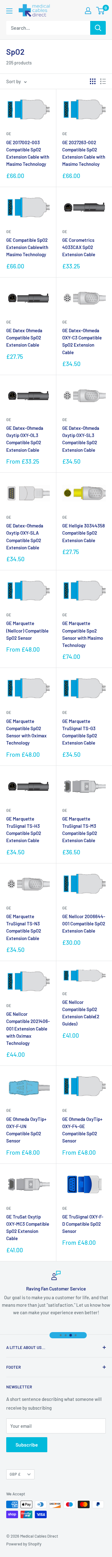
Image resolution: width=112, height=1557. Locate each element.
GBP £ (15, 1474)
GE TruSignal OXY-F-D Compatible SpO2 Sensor (82, 1224)
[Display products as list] (103, 81)
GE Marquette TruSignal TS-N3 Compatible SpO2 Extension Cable (23, 927)
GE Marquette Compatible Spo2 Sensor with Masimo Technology (82, 634)
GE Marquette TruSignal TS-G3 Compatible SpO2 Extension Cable (79, 732)
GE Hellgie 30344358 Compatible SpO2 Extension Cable (83, 533)
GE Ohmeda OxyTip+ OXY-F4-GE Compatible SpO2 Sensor (82, 1130)
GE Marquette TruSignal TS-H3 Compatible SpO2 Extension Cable (23, 829)
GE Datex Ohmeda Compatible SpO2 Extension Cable (24, 338)
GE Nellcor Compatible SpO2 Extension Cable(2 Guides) (80, 1013)
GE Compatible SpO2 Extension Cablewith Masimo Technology (27, 247)
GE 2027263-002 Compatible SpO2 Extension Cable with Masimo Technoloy (83, 153)
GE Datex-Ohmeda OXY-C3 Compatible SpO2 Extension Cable (82, 341)
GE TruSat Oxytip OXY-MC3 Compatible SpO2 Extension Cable (27, 1227)
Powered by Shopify (23, 1543)
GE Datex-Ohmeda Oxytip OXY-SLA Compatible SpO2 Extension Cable (24, 536)
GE (8, 133)
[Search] (98, 28)
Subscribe (27, 1445)
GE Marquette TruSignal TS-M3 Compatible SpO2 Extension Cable (79, 829)
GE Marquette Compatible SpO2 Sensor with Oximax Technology (26, 732)
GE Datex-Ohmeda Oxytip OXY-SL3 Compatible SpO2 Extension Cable (80, 439)
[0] (101, 10)
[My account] (88, 10)
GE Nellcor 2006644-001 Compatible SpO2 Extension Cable (83, 923)
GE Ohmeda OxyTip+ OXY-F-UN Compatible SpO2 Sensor (26, 1130)
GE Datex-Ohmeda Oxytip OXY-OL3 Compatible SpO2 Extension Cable (24, 439)
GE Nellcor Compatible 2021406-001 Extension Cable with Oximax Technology (28, 1028)
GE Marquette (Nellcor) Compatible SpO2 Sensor (27, 630)
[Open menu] (9, 10)
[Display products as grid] (93, 81)
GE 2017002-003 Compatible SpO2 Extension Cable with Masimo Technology (27, 153)
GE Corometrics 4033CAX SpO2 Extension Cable (78, 247)
